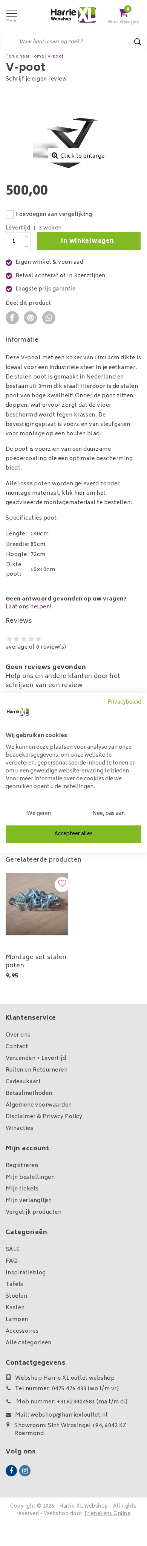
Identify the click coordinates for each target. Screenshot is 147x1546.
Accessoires (22, 1331)
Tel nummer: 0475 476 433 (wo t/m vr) (67, 1389)
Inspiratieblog (26, 1273)
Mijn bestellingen (30, 1177)
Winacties (19, 1128)
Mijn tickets (22, 1189)
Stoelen (16, 1296)
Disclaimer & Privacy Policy (44, 1117)
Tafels (14, 1284)
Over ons (18, 1035)
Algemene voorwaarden (39, 1105)
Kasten (15, 1308)
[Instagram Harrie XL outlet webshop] (25, 1470)
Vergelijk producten (33, 1212)
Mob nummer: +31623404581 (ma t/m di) (71, 1402)
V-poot (55, 56)
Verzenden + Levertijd (36, 1058)
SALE (13, 1249)
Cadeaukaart (23, 1082)
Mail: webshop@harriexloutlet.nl (61, 1415)
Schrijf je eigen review (36, 79)
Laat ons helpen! (29, 607)
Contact (17, 1047)
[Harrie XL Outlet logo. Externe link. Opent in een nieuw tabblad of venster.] (18, 712)
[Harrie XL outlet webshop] (73, 15)
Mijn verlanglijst (28, 1200)
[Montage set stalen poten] (37, 904)
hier (79, 493)
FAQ (12, 1261)
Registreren (22, 1166)
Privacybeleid (124, 702)
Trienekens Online (107, 1514)
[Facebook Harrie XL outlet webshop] (11, 1470)
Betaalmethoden (29, 1093)
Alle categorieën (29, 1343)
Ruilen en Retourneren (36, 1070)
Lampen (17, 1319)
